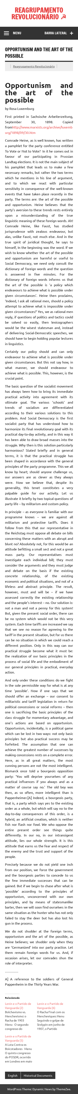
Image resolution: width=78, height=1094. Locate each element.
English (12, 1075)
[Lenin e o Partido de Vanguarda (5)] (21, 1048)
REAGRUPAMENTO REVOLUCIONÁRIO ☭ (39, 13)
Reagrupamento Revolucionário (34, 66)
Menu (17, 33)
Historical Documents (38, 1075)
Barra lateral (56, 33)
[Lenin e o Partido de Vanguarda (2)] (21, 1016)
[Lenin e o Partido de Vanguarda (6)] (53, 1016)
